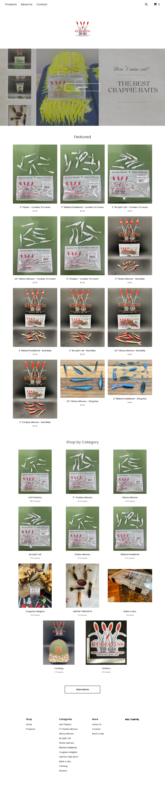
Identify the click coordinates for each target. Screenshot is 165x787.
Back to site (98, 733)
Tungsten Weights (68, 752)
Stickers (63, 770)
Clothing (63, 766)
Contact (41, 4)
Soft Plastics (65, 724)
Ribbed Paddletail (68, 747)
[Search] (146, 4)
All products (82, 689)
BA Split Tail (65, 738)
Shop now (82, 87)
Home (29, 724)
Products (11, 4)
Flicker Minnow (66, 742)
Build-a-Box (65, 761)
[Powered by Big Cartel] (132, 719)
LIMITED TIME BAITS (68, 756)
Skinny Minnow (66, 733)
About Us (26, 4)
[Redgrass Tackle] (82, 28)
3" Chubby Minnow (68, 729)
